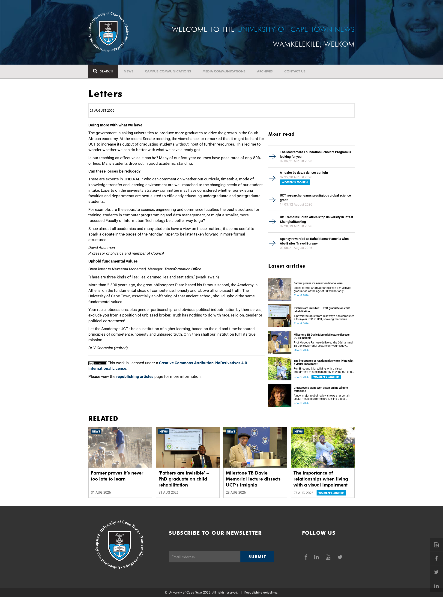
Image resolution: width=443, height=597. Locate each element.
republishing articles (134, 376)
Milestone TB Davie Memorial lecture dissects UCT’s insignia (322, 336)
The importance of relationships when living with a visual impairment (323, 362)
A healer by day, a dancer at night (304, 172)
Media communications (224, 71)
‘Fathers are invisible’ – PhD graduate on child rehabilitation (322, 310)
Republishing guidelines (260, 592)
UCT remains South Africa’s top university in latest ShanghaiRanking (316, 219)
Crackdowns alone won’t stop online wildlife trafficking (321, 389)
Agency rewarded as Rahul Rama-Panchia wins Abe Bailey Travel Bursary (314, 241)
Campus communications (168, 71)
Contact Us (294, 71)
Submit (257, 556)
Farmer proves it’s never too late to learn (318, 283)
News (128, 71)
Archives (265, 71)
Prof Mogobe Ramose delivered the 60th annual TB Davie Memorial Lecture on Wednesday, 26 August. (323, 344)
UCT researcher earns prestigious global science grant (315, 198)
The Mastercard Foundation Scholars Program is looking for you (315, 154)
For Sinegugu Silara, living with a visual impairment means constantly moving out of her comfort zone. (324, 370)
